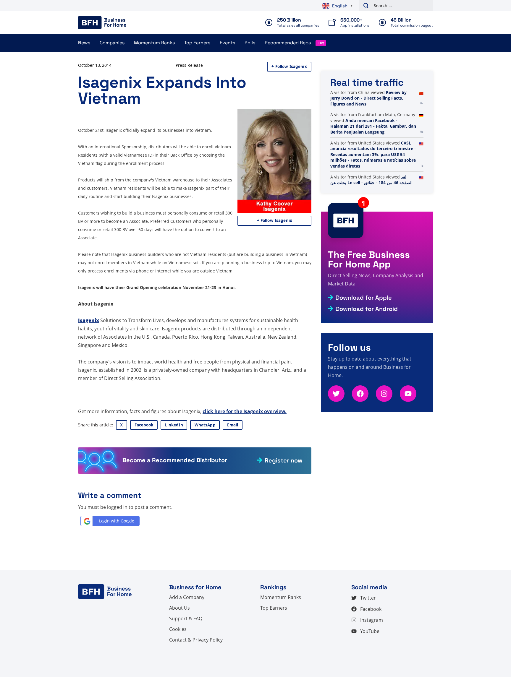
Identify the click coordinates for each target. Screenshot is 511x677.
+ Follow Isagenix (289, 66)
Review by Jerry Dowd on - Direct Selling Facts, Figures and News (368, 98)
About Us (179, 608)
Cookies (178, 629)
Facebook (144, 425)
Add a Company (186, 597)
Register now (284, 460)
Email (232, 425)
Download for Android (367, 309)
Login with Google (116, 521)
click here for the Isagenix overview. (245, 411)
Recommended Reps (288, 43)
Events (227, 43)
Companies (112, 43)
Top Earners (197, 43)
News (84, 43)
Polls (250, 43)
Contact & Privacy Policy (196, 640)
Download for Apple (364, 298)
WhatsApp (205, 425)
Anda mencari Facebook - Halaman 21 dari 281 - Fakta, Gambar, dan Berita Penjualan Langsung (373, 126)
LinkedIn (174, 425)
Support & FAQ (185, 618)
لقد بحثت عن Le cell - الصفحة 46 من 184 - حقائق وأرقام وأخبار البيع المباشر (371, 182)
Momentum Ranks (154, 43)
